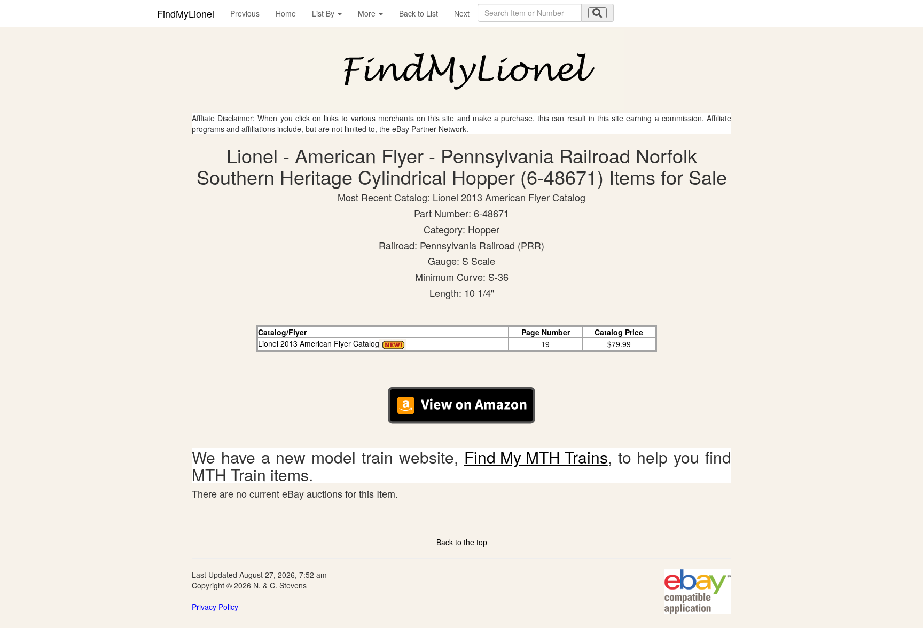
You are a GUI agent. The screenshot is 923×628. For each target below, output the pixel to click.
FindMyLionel (185, 13)
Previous (245, 13)
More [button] (368, 13)
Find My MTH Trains (536, 457)
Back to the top (461, 542)
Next (462, 13)
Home (286, 13)
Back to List (418, 13)
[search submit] (597, 12)
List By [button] (324, 13)
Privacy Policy (215, 606)
